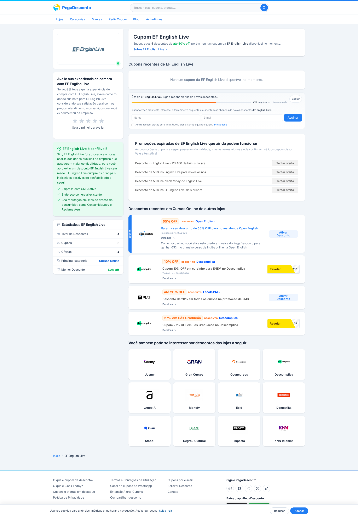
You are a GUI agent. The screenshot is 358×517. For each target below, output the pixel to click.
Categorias (77, 19)
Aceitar (299, 510)
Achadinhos (154, 19)
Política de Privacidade (68, 497)
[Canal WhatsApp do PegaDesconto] (230, 488)
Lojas (59, 19)
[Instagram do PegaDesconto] (248, 488)
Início (56, 455)
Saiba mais (166, 510)
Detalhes (166, 237)
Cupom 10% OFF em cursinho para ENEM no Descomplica (203, 268)
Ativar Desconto (283, 234)
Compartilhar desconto (125, 497)
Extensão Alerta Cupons (126, 491)
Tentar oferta (285, 163)
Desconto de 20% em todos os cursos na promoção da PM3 (205, 299)
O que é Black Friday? (68, 486)
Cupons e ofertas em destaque (74, 491)
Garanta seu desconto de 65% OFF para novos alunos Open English (209, 228)
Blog (136, 19)
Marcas (97, 19)
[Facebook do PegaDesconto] (239, 488)
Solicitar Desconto (180, 486)
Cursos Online (109, 261)
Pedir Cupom (118, 19)
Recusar (279, 510)
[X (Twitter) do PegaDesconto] (257, 488)
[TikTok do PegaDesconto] (266, 488)
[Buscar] (264, 7)
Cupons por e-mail (180, 480)
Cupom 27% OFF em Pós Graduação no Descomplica (200, 325)
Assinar (293, 117)
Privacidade (220, 124)
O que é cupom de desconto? (73, 480)
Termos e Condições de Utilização (133, 480)
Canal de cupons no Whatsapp (131, 486)
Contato (173, 491)
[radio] (75, 121)
